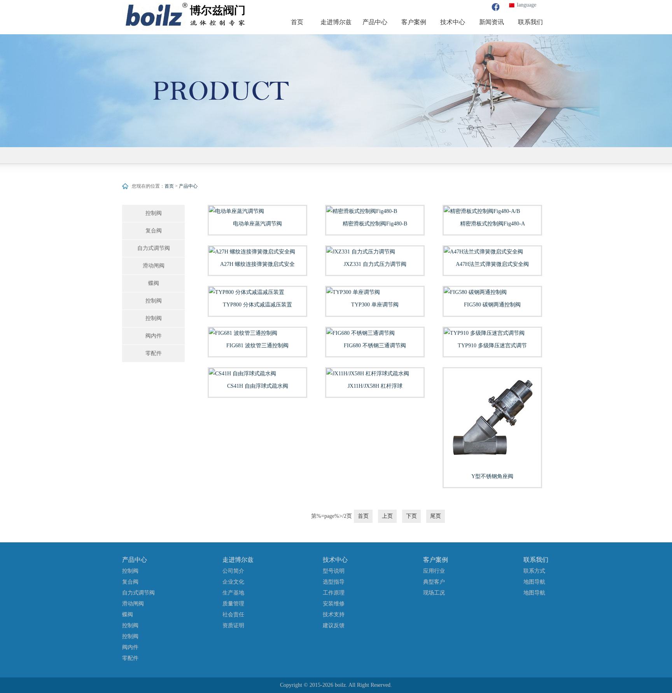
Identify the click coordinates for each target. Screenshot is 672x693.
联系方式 (534, 571)
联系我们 (535, 559)
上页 (387, 516)
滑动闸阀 (153, 266)
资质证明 (233, 625)
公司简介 (233, 571)
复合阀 (153, 231)
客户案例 (435, 559)
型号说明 (334, 571)
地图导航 (534, 582)
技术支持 (334, 614)
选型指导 (334, 582)
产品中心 (188, 186)
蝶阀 (153, 283)
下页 (411, 516)
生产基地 (233, 593)
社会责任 (233, 614)
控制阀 (153, 213)
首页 (169, 186)
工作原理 (334, 593)
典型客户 (434, 582)
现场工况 (434, 593)
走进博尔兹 (238, 559)
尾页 (435, 516)
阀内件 (153, 336)
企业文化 (233, 582)
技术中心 (335, 559)
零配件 (153, 353)
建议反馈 (334, 625)
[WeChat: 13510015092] (495, 7)
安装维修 (334, 604)
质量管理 (233, 604)
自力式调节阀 (153, 248)
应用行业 (434, 571)
